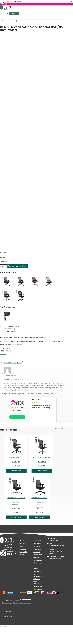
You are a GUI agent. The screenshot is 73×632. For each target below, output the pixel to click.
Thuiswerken (37, 549)
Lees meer (3, 354)
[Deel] (4, 626)
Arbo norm (36, 538)
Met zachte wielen (36, 580)
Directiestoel (37, 571)
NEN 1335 (36, 584)
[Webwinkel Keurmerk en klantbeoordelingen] (8, 553)
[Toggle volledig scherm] (2, 626)
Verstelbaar (36, 546)
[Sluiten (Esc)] (6, 626)
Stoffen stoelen (37, 586)
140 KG (35, 568)
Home (21, 538)
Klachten (15, 603)
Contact (21, 546)
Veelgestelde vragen (23, 553)
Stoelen (21, 541)
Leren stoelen (37, 589)
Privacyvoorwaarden (7, 603)
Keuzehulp (14, 13)
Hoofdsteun (36, 566)
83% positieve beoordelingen (8, 548)
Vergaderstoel (37, 560)
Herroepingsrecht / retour (25, 603)
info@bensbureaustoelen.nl (57, 545)
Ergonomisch (37, 541)
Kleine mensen (37, 563)
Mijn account (23, 549)
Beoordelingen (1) (13, 362)
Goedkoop (36, 557)
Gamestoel (36, 552)
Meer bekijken (59, 428)
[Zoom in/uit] (0, 626)
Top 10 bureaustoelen (37, 575)
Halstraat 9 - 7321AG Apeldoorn (55, 551)
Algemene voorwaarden (25, 599)
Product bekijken (16, 471)
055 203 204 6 (53, 539)
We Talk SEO (12, 616)
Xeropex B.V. (16, 600)
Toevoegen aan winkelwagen (17, 266)
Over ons (22, 543)
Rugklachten (37, 543)
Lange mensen (37, 555)
